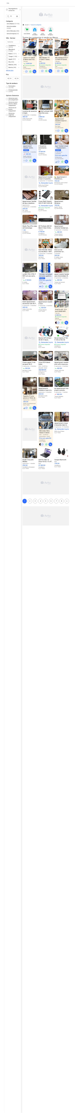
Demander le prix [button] (47, 183)
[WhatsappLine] (30, 71)
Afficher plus (9, 70)
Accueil (27, 24)
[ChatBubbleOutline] (26, 71)
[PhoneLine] (34, 71)
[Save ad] (35, 40)
